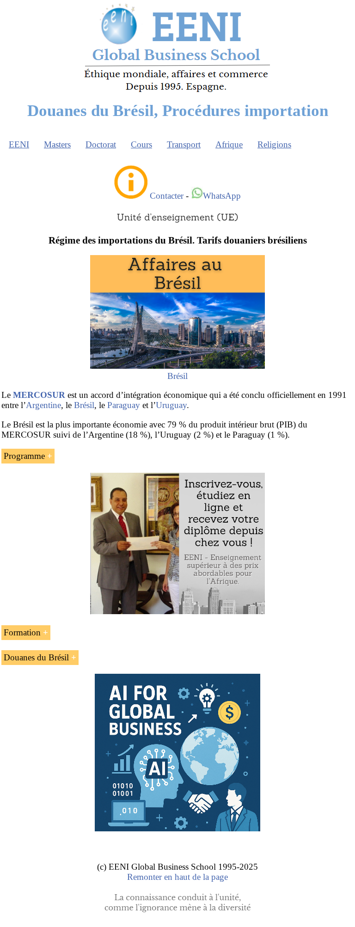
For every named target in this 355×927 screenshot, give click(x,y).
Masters (57, 144)
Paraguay (123, 405)
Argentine (43, 405)
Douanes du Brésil (36, 657)
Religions (274, 144)
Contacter (167, 196)
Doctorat (101, 144)
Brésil (177, 376)
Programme (24, 456)
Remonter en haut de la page (177, 877)
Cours (141, 144)
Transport (184, 144)
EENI (19, 144)
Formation (22, 632)
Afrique (229, 144)
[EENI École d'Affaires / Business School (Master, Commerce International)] (178, 92)
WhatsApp (222, 196)
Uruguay (171, 405)
